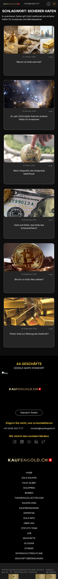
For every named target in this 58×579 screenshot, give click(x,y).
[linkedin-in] (36, 441)
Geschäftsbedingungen (29, 558)
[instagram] (22, 441)
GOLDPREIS (29, 488)
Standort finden (29, 412)
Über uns (29, 523)
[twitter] (43, 441)
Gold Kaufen (29, 478)
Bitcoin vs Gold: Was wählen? (29, 279)
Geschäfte (29, 538)
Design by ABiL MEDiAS (51, 571)
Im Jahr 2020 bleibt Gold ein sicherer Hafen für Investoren (29, 118)
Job (29, 533)
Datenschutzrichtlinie (29, 553)
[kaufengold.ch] (11, 4)
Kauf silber (29, 483)
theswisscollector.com (29, 498)
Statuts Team (29, 528)
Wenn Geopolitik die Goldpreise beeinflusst (29, 172)
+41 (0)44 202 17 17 (31, 4)
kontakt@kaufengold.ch (43, 428)
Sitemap (29, 548)
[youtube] (29, 441)
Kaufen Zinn (29, 503)
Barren (29, 493)
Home (29, 472)
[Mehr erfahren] (50, 57)
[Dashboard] (48, 4)
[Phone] (51, 576)
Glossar (29, 543)
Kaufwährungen (29, 508)
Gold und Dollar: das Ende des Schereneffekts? (29, 227)
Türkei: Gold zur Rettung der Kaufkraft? (29, 334)
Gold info (29, 518)
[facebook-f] (14, 441)
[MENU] (54, 4)
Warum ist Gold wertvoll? (29, 62)
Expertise (29, 513)
